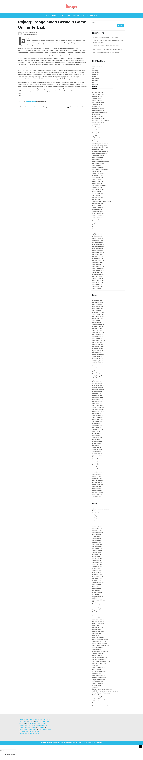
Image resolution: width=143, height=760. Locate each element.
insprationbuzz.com (98, 110)
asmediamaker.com (97, 130)
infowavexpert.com (97, 239)
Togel (83, 15)
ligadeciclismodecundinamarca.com (102, 689)
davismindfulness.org (98, 699)
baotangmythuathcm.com (99, 153)
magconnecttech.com (98, 631)
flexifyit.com (95, 445)
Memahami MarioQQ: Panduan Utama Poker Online (107, 49)
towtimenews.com (97, 150)
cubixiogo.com (96, 471)
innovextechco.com (97, 358)
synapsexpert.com (97, 484)
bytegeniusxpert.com (98, 324)
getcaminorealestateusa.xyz (100, 705)
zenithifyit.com (96, 540)
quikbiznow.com (97, 488)
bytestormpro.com (97, 616)
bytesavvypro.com (97, 250)
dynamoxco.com (97, 453)
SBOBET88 (76, 15)
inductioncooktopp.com (99, 677)
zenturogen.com (97, 455)
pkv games (39, 101)
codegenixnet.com (97, 264)
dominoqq (95, 75)
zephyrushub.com (97, 515)
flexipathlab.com (97, 465)
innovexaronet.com (97, 348)
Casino (68, 15)
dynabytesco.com (97, 592)
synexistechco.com (97, 533)
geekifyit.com (96, 140)
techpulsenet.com (97, 374)
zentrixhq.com (96, 439)
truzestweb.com (97, 483)
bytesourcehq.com (97, 336)
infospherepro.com (97, 602)
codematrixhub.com (98, 243)
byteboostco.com (97, 366)
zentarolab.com (96, 486)
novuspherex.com (97, 550)
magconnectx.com (97, 683)
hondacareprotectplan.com (99, 146)
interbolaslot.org (97, 96)
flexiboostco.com (97, 511)
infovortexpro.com (97, 276)
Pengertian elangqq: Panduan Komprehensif (105, 37)
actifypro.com (96, 568)
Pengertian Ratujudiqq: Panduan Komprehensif (106, 46)
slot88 (30, 729)
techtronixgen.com (97, 219)
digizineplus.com (97, 421)
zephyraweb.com (97, 544)
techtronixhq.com (97, 300)
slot (44, 101)
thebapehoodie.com (98, 163)
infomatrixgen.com (97, 256)
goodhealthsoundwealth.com (100, 169)
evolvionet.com (96, 521)
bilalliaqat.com (96, 673)
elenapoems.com (97, 171)
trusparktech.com (97, 554)
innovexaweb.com (97, 457)
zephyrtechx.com (97, 562)
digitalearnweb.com (98, 94)
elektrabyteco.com (97, 368)
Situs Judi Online (92, 15)
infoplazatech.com (97, 322)
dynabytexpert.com (97, 443)
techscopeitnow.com (98, 280)
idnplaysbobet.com (97, 655)
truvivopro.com (96, 535)
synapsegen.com (97, 463)
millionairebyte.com (98, 701)
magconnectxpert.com (98, 370)
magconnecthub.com (98, 407)
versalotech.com (97, 584)
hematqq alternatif (24, 725)
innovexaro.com (96, 423)
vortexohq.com (96, 606)
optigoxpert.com (97, 564)
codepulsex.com (97, 384)
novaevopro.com (97, 552)
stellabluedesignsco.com (99, 185)
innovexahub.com (97, 529)
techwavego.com (97, 382)
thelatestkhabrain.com (98, 118)
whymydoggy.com (97, 92)
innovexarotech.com (98, 274)
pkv (93, 69)
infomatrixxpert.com (98, 346)
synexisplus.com (97, 523)
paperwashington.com (98, 667)
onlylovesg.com (96, 649)
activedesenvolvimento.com (100, 651)
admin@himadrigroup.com (31, 34)
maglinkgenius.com (97, 360)
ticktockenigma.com (98, 624)
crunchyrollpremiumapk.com (100, 144)
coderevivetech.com (98, 270)
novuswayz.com (97, 566)
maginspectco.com (97, 286)
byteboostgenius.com (98, 409)
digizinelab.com (96, 380)
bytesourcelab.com (97, 425)
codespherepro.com (98, 262)
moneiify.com (96, 134)
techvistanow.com (97, 350)
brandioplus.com (97, 459)
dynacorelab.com (97, 531)
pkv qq (32, 719)
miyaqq (32, 731)
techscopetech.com (98, 386)
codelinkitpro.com (97, 304)
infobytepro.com (97, 328)
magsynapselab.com (98, 217)
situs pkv (43, 719)
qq (93, 82)
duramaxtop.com (97, 179)
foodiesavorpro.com (98, 604)
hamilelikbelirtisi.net (98, 582)
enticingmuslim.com (98, 167)
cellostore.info (96, 128)
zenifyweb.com (96, 633)
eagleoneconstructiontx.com (100, 645)
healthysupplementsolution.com (101, 201)
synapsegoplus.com (98, 411)
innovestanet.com (97, 441)
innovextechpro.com (98, 221)
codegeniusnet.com (98, 332)
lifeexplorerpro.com (98, 612)
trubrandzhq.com (97, 556)
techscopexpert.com (98, 225)
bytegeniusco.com (97, 241)
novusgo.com (96, 614)
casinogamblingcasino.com (100, 148)
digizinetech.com (97, 254)
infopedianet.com (97, 413)
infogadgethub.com (97, 302)
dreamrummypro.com (98, 102)
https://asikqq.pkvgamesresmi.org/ (29, 733)
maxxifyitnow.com (97, 429)
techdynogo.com (97, 205)
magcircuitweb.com (97, 223)
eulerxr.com (95, 626)
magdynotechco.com (98, 314)
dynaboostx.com (97, 570)
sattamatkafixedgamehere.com (101, 661)
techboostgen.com (97, 306)
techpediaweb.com (97, 227)
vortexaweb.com (97, 546)
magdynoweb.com (97, 388)
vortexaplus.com (97, 469)
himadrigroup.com (12, 754)
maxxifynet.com (96, 527)
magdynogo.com (97, 288)
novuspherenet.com (98, 473)
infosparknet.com (97, 427)
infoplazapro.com (97, 235)
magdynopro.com (97, 233)
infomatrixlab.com (97, 401)
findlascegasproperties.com (100, 639)
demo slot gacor (97, 67)
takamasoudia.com (97, 181)
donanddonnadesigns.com (99, 643)
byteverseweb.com (97, 405)
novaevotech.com (97, 356)
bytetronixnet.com (97, 282)
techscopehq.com (97, 419)
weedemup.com (96, 669)
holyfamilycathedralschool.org (101, 693)
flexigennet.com (96, 191)
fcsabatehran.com (97, 175)
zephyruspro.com (97, 433)
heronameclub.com (97, 193)
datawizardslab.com (98, 596)
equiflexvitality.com (97, 647)
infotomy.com (96, 199)
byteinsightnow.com (98, 268)
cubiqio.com (95, 598)
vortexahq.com (96, 538)
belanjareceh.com (97, 106)
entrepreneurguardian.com (99, 663)
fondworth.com (96, 114)
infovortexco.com (97, 378)
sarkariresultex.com (98, 122)
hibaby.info (95, 665)
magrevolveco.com (97, 272)
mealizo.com (96, 124)
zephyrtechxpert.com (98, 376)
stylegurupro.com (97, 594)
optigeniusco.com (97, 548)
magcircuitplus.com (97, 278)
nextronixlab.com (97, 437)
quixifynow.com (96, 431)
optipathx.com (96, 435)
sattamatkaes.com (97, 142)
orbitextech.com (97, 629)
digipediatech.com (97, 209)
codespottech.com (97, 203)
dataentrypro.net (97, 100)
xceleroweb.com (97, 490)
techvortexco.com (97, 318)
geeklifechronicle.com (98, 600)
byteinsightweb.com (98, 213)
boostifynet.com (97, 558)
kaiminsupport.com (97, 104)
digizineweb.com (97, 342)
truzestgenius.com (97, 372)
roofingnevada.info (97, 681)
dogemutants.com (97, 177)
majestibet (25, 731)
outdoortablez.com (97, 197)
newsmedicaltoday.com (99, 679)
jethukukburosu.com (98, 155)
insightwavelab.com (98, 610)
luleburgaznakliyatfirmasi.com (100, 161)
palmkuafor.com (96, 98)
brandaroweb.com (97, 494)
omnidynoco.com (97, 479)
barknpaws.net (96, 126)
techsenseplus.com (98, 245)
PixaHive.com (98, 743)
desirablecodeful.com (98, 189)
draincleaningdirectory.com (100, 152)
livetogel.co (95, 635)
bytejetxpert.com (97, 284)
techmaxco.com (96, 586)
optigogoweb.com (97, 492)
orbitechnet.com (97, 475)
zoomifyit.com (96, 496)
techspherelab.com (97, 399)
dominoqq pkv (23, 729)
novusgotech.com (97, 449)
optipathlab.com (96, 517)
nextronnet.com (96, 451)
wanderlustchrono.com (98, 618)
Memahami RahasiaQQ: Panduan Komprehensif (106, 52)
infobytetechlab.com (98, 260)
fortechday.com (96, 703)
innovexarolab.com (97, 258)
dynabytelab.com (97, 519)
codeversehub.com (97, 403)
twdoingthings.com (97, 183)
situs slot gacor (30, 723)
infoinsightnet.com (97, 334)
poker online (95, 73)
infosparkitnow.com (98, 316)
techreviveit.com (97, 237)
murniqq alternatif (41, 723)
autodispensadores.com (99, 675)
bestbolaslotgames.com (99, 659)
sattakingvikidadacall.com (99, 657)
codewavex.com (97, 364)
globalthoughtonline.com (99, 132)
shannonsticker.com (98, 108)
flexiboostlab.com (97, 576)
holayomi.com (96, 687)
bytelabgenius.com (97, 229)
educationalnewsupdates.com (100, 509)
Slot (61, 15)
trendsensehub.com (98, 622)
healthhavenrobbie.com (99, 641)
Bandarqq (55, 15)
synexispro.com (96, 685)
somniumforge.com (97, 157)
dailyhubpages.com (97, 653)
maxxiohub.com (96, 542)
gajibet (37, 731)
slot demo (95, 80)
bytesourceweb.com (98, 266)
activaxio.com (96, 590)
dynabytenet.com (97, 395)
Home (47, 15)
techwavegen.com (97, 248)
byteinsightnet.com (97, 338)
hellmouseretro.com (98, 173)
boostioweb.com (97, 513)
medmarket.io (96, 195)
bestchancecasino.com (99, 671)
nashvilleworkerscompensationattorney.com (105, 691)
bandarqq (95, 71)
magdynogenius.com (98, 215)
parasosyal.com (96, 165)
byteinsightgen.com (98, 252)
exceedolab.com (97, 588)
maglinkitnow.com (97, 211)
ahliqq (94, 76)
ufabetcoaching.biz (97, 697)
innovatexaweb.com (98, 312)
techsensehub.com (97, 308)
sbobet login (45, 721)
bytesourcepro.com (97, 397)
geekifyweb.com (97, 320)
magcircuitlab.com (97, 362)
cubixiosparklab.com (98, 354)
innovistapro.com (97, 574)
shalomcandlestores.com (99, 138)
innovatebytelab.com (98, 326)
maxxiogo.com (96, 447)
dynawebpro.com (97, 461)
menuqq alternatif (24, 719)
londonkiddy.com (97, 695)
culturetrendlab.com (98, 620)
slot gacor (31, 721)
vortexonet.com (96, 525)
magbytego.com (97, 330)
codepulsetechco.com (98, 340)
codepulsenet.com (97, 415)
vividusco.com (96, 536)
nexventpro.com (96, 560)
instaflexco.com (96, 572)
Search (94, 23)
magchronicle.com (97, 207)
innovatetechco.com (98, 231)
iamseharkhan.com (97, 116)
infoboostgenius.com (98, 246)
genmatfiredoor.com (98, 637)
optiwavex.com (96, 477)
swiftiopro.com (96, 580)
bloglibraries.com (97, 159)
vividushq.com (96, 467)
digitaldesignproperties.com (100, 120)
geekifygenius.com (97, 628)
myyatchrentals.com (98, 136)
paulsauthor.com (97, 187)
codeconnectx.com (97, 344)
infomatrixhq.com (97, 352)
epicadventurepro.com (98, 608)
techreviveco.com (97, 391)
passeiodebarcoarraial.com (100, 112)
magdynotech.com (97, 417)
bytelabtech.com (97, 310)
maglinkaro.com (96, 393)
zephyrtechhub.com (98, 481)
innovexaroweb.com (98, 390)
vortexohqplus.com (97, 578)
